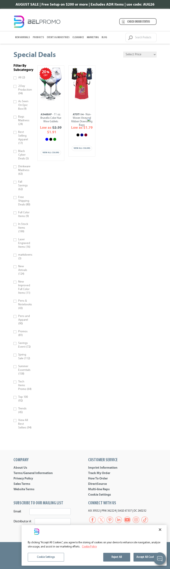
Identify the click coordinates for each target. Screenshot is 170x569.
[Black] (50, 139)
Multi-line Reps (99, 489)
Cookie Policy (89, 546)
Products (38, 37)
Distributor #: (22, 521)
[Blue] (46, 139)
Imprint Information (102, 468)
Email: (17, 511)
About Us (20, 468)
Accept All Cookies (147, 557)
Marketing (93, 37)
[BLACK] (77, 134)
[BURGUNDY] (85, 134)
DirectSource (97, 484)
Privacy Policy (23, 478)
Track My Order (99, 473)
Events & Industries (58, 37)
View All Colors (50, 152)
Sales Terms (21, 484)
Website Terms (23, 489)
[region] (94, 545)
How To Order (98, 478)
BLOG (104, 37)
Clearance (78, 37)
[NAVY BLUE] (81, 134)
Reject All (117, 557)
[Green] (54, 139)
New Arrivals (22, 37)
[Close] (160, 529)
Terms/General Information (33, 473)
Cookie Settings (99, 494)
